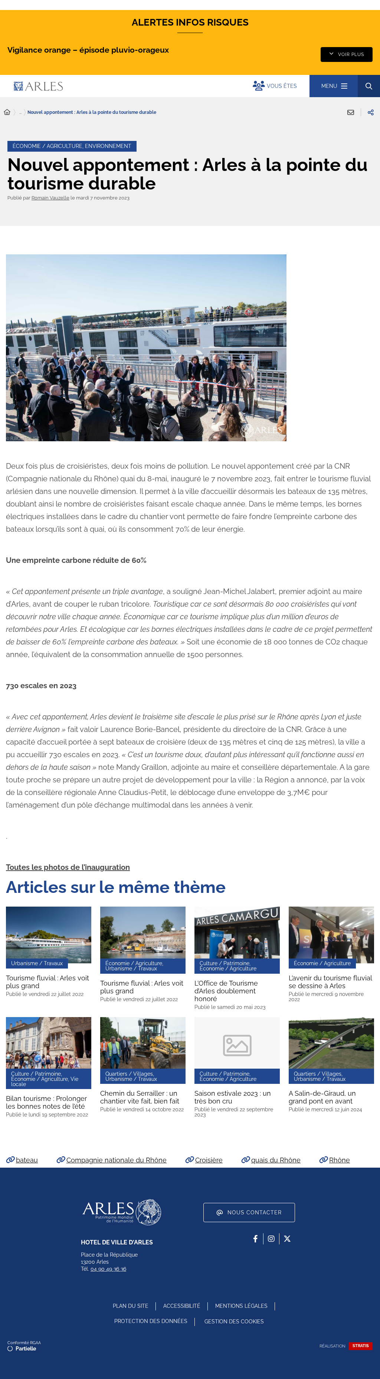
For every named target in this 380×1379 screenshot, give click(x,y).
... (20, 112)
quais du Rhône (276, 1160)
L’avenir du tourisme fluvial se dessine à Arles (330, 982)
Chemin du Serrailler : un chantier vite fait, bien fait (139, 1097)
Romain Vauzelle (50, 198)
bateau (27, 1160)
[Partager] (370, 112)
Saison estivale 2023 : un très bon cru (232, 1097)
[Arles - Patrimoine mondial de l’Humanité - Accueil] (122, 1212)
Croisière (209, 1160)
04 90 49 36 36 (108, 1269)
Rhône (339, 1160)
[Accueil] (7, 112)
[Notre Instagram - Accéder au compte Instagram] (271, 1238)
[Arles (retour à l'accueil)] (101, 86)
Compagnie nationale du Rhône (116, 1160)
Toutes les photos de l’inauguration (68, 867)
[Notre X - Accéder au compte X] (287, 1238)
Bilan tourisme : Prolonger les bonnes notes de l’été (46, 1102)
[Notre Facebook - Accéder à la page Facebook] (255, 1238)
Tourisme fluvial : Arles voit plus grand (47, 982)
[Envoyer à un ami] (350, 112)
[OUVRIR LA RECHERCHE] (369, 86)
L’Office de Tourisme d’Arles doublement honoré (226, 991)
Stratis (361, 1345)
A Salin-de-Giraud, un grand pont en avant (322, 1097)
